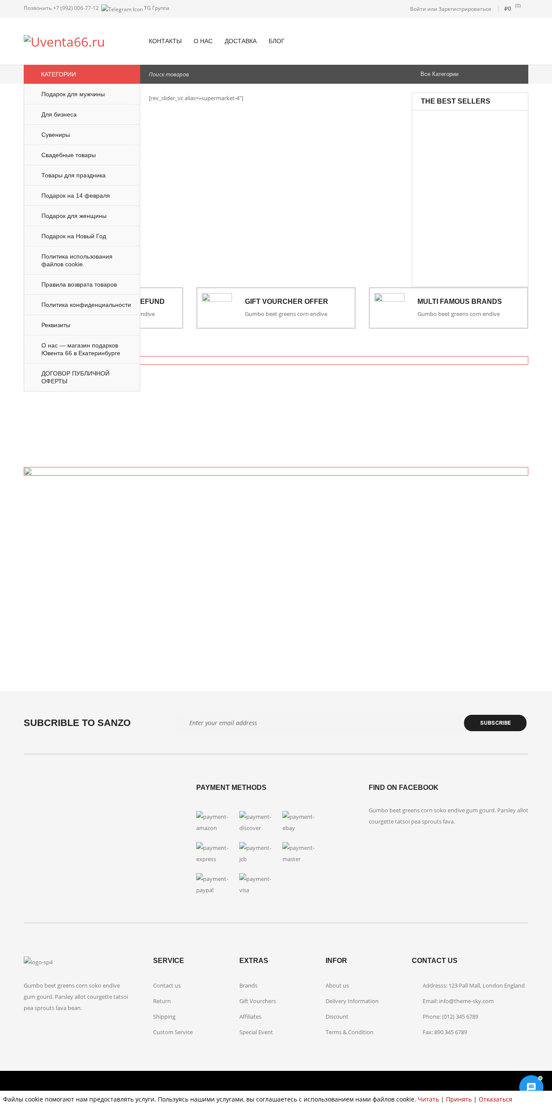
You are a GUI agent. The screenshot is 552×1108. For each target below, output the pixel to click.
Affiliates (250, 1016)
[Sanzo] (276, 397)
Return (162, 1001)
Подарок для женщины (479, 199)
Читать (428, 1099)
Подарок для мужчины (479, 221)
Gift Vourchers (257, 1001)
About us (337, 985)
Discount (337, 1016)
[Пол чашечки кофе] (441, 207)
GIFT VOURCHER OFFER (286, 301)
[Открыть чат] (531, 1087)
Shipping (164, 1016)
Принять (459, 1099)
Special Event (256, 1032)
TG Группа (156, 8)
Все (466, 122)
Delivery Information (352, 1001)
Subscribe (495, 723)
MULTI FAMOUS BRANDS (459, 301)
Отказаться (495, 1099)
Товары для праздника (477, 132)
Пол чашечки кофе (487, 233)
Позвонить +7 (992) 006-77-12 (61, 8)
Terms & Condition (349, 1032)
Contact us (167, 985)
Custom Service (173, 1032)
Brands (248, 985)
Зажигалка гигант (486, 144)
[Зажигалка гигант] (441, 136)
